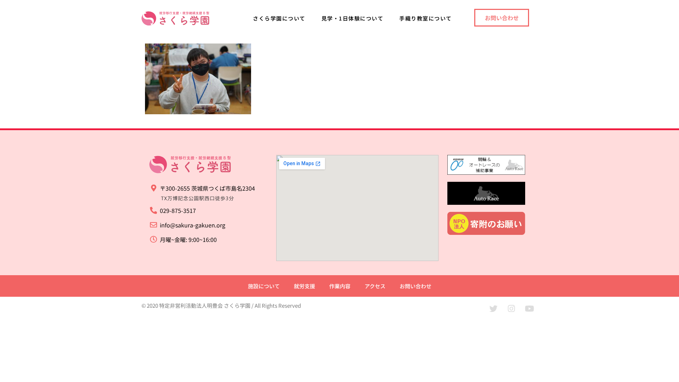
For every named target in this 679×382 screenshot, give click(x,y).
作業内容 (339, 286)
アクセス (375, 286)
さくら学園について (279, 18)
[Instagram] (511, 308)
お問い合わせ (415, 286)
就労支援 (304, 286)
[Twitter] (493, 308)
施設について (264, 286)
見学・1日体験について (352, 18)
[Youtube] (529, 308)
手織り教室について (425, 18)
